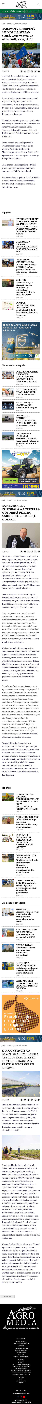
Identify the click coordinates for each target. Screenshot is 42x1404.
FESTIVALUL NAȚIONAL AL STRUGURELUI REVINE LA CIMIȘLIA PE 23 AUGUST (24, 841)
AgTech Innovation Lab (32, 11)
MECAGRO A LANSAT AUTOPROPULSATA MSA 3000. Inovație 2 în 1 (26, 247)
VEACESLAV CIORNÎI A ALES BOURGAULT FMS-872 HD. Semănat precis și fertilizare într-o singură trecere (26, 265)
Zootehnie (21, 1363)
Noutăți (9, 23)
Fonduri (21, 1379)
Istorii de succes (21, 1352)
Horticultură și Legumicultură (21, 1366)
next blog (7, 1296)
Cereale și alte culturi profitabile (21, 1364)
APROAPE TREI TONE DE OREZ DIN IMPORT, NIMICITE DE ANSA (27, 984)
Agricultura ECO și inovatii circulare (21, 1372)
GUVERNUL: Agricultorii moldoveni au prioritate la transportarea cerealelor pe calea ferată (27, 915)
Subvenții (21, 1377)
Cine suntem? (21, 1339)
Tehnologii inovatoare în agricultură (21, 1370)
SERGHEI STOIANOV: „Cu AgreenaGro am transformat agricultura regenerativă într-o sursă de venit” (25, 287)
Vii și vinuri (21, 1361)
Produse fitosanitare (21, 1368)
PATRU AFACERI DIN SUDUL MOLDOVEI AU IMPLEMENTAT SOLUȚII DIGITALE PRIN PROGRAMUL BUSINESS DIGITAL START (27, 226)
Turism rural (21, 1359)
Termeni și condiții (21, 1341)
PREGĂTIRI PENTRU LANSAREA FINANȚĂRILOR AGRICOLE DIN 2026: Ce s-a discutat (27, 377)
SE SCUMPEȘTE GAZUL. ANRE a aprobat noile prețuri (26, 405)
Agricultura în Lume (21, 1350)
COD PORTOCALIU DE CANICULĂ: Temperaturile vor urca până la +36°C (26, 933)
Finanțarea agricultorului (21, 1374)
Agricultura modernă (21, 1356)
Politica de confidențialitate (21, 1343)
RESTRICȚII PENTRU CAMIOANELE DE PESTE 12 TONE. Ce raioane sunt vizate (26, 420)
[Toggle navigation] (3, 4)
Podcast (21, 1354)
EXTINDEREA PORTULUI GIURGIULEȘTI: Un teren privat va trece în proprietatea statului (27, 438)
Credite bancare (21, 1381)
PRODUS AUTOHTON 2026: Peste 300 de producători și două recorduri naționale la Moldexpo (27, 309)
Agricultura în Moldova (20, 23)
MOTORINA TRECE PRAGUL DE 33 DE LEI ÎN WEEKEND (26, 392)
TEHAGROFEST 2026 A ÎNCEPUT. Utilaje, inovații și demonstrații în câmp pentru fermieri (27, 822)
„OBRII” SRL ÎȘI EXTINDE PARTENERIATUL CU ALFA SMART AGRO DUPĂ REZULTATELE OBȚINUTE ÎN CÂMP (27, 801)
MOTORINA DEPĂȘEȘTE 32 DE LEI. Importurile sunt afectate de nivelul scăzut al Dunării (27, 968)
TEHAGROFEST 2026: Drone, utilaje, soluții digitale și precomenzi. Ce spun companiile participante (26, 886)
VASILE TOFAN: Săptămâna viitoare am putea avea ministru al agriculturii (25, 950)
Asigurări (21, 1382)
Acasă (3, 23)
